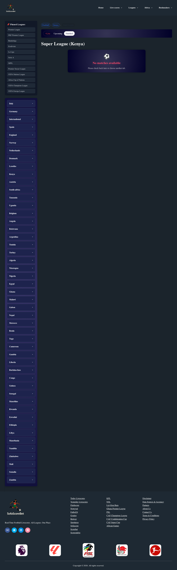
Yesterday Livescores (79, 501)
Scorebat (74, 529)
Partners (146, 505)
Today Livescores (77, 498)
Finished (69, 33)
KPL (109, 498)
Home (101, 8)
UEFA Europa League (16, 91)
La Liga (11, 52)
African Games (113, 525)
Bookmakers (164, 8)
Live (48, 33)
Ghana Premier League (116, 508)
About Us (147, 508)
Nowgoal (74, 508)
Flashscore (74, 505)
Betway (73, 519)
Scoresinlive (75, 532)
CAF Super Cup (113, 522)
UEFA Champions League (17, 85)
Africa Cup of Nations (16, 80)
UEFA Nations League (16, 74)
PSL (108, 512)
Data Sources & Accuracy (153, 501)
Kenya (55, 25)
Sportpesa (74, 522)
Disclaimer (147, 498)
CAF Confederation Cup (117, 519)
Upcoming (58, 33)
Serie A (11, 57)
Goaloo (73, 515)
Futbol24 (74, 512)
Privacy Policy (148, 519)
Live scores (115, 8)
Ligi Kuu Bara (112, 505)
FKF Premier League (16, 35)
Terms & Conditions (151, 515)
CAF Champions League (117, 515)
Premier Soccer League (16, 69)
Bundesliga (12, 40)
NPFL (10, 63)
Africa (147, 8)
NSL (109, 501)
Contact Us (147, 512)
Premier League (14, 29)
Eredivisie (12, 46)
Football (45, 25)
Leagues (132, 8)
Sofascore (74, 525)
